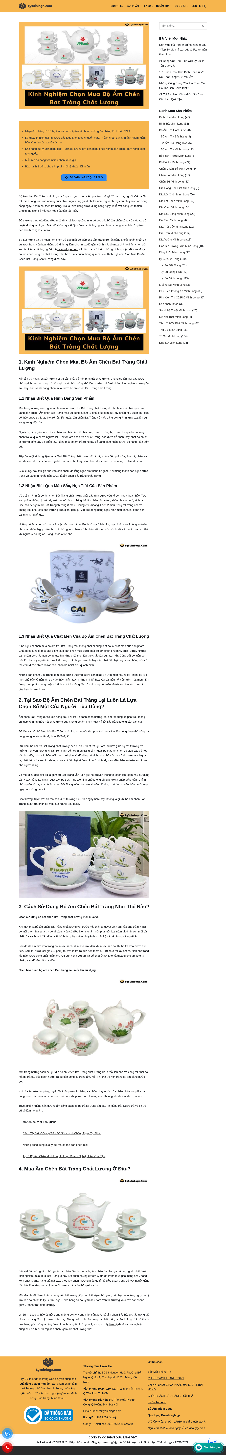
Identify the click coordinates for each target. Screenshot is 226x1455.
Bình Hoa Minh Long (171, 117)
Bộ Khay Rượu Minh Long (175, 155)
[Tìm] (204, 6)
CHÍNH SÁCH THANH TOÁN (166, 1378)
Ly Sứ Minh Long (171, 278)
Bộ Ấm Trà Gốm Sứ (171, 130)
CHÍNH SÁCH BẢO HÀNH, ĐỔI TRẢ (170, 1396)
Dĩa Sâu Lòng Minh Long (174, 213)
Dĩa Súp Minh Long (171, 220)
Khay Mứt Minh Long (172, 252)
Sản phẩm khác (168, 304)
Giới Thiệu (117, 6)
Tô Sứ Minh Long (169, 336)
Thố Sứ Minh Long (170, 329)
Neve (22, 1450)
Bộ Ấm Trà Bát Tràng (174, 136)
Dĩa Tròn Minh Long (171, 233)
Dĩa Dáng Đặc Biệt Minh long (177, 188)
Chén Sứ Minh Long (171, 181)
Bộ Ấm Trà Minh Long (174, 149)
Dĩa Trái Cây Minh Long (173, 226)
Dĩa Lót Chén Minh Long (174, 194)
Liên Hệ (196, 6)
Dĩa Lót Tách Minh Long (174, 201)
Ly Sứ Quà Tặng (169, 259)
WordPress (47, 1450)
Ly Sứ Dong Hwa (171, 271)
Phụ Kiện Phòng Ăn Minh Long (178, 291)
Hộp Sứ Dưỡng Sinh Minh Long (178, 246)
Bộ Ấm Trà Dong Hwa (174, 143)
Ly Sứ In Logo (29, 1378)
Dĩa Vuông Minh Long (172, 239)
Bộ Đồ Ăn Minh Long (171, 162)
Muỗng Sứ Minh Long (172, 284)
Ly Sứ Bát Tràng (171, 265)
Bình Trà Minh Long (171, 123)
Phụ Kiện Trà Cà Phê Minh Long (179, 297)
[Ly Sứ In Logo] (36, 6)
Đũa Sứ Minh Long (170, 342)
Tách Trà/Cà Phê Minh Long (176, 323)
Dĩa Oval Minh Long (171, 207)
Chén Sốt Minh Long (171, 175)
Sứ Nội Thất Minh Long (173, 316)
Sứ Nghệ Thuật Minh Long (175, 310)
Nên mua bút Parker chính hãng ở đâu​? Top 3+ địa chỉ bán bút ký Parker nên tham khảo (183, 49)
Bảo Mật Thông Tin (159, 1371)
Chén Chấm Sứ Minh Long (175, 168)
